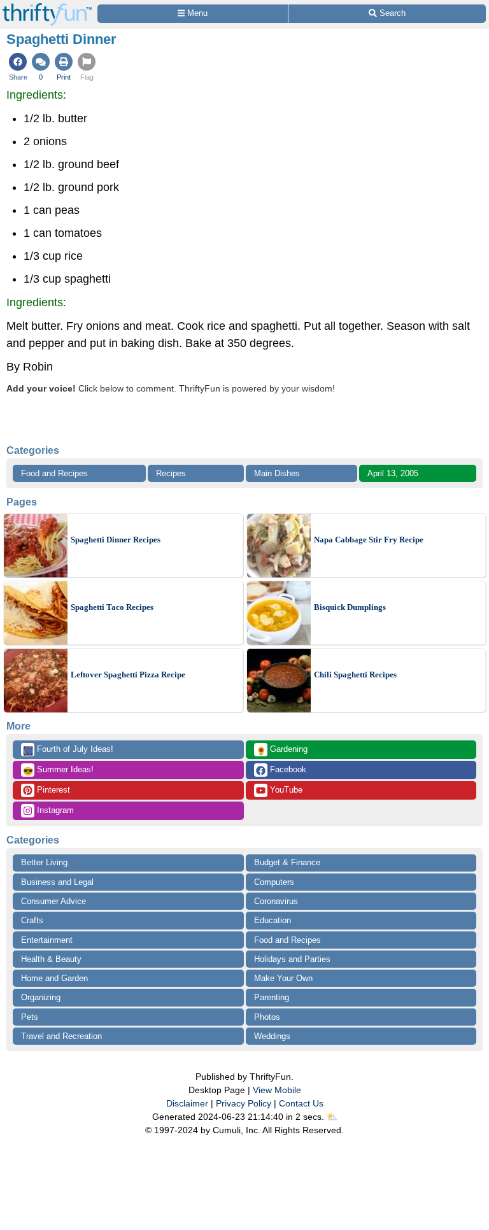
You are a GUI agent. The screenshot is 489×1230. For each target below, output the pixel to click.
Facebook (286, 769)
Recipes (171, 473)
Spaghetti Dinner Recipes (115, 539)
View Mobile (277, 1090)
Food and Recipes (54, 473)
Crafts (32, 920)
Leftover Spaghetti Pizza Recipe (128, 674)
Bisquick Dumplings (350, 607)
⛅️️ (332, 1117)
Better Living (44, 862)
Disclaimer (187, 1103)
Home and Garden (54, 978)
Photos (267, 1017)
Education (272, 920)
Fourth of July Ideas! (68, 750)
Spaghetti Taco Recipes (112, 607)
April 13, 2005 (392, 473)
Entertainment (47, 940)
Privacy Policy (243, 1103)
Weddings (272, 1036)
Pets (29, 1017)
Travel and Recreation (61, 1036)
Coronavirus (276, 901)
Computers (274, 882)
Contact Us (301, 1103)
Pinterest (52, 790)
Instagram (54, 810)
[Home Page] (47, 7)
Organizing (40, 997)
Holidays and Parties (292, 959)
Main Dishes (277, 473)
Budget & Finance (287, 862)
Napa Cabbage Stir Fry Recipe (368, 539)
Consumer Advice (53, 901)
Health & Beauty (51, 959)
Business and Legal (57, 882)
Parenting (271, 997)
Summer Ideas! (58, 770)
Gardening (282, 750)
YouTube (284, 790)
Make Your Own (283, 978)
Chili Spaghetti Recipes (355, 674)
